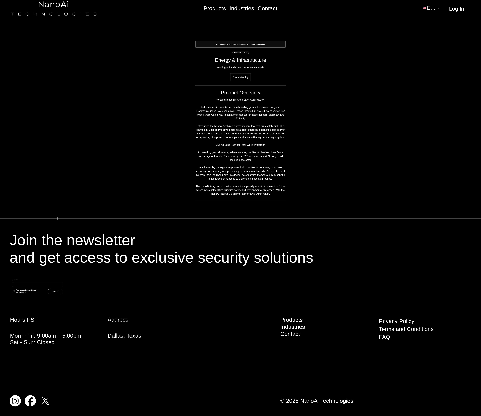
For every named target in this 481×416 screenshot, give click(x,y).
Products (291, 320)
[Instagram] (15, 400)
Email (15, 280)
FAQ (384, 337)
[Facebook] (30, 400)
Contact (290, 334)
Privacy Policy (396, 321)
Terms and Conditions (406, 329)
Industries (292, 327)
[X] (45, 400)
